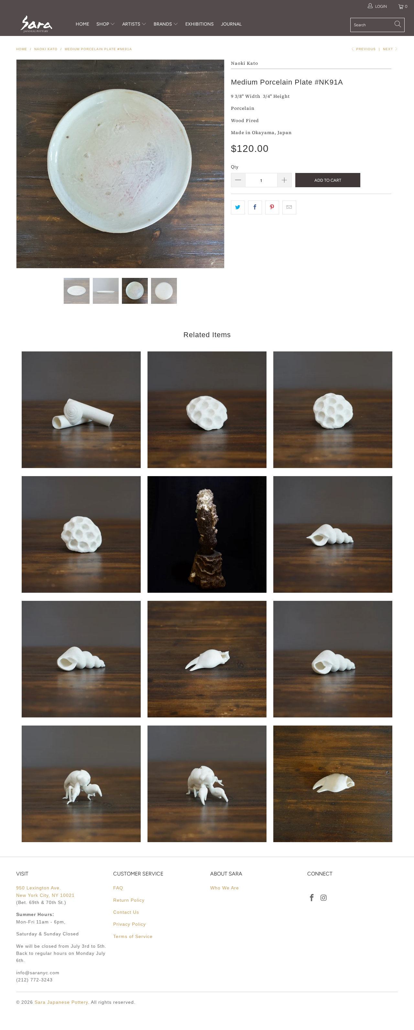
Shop (102, 24)
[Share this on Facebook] (255, 207)
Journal (231, 24)
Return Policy (129, 900)
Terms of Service (133, 936)
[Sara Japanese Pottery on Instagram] (324, 898)
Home (82, 24)
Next (388, 49)
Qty (235, 167)
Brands (163, 24)
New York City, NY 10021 (45, 895)
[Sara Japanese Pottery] (36, 24)
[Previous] (27, 164)
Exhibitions (199, 24)
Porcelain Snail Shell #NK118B (81, 409)
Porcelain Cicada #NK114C (207, 784)
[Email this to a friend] (289, 207)
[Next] (213, 164)
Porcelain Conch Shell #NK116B (332, 659)
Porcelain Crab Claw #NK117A (207, 659)
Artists (131, 24)
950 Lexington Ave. (38, 887)
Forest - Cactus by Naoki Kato (207, 534)
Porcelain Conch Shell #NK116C (81, 659)
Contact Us (126, 912)
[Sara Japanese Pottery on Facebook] (312, 898)
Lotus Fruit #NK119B (207, 409)
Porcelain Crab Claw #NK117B (332, 784)
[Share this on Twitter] (238, 207)
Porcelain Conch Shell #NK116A (332, 534)
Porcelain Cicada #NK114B (81, 784)
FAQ (118, 887)
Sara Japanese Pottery (61, 1002)
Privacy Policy (129, 924)
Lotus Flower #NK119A (332, 409)
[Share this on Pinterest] (272, 207)
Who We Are (224, 887)
